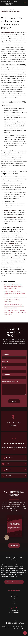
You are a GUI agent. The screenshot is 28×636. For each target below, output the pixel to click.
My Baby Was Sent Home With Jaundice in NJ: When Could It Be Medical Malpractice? (14, 306)
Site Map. (21, 628)
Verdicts (14, 599)
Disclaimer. (8, 628)
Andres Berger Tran (5, 10)
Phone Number (6, 374)
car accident (15, 41)
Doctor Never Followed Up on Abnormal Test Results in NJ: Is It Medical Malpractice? (13, 286)
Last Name (5, 361)
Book (14, 603)
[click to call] (25, 633)
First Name (5, 354)
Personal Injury (14, 610)
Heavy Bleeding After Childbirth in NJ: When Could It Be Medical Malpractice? (15, 299)
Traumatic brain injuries (7, 32)
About (14, 592)
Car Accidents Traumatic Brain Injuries (10, 11)
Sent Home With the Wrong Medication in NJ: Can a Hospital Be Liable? (14, 293)
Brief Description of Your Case (10, 381)
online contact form (11, 257)
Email (4, 368)
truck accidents (14, 217)
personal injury (11, 243)
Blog (12, 10)
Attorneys (14, 594)
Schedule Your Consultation (14, 581)
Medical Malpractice (14, 612)
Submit (14, 401)
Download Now (14, 545)
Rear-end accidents (9, 210)
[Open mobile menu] (25, 3)
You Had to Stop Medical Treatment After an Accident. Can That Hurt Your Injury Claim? (15, 312)
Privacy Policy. (14, 628)
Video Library (14, 597)
